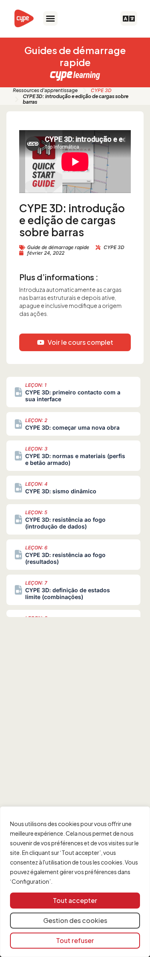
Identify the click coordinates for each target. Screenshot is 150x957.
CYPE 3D (101, 90)
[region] (75, 881)
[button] (50, 18)
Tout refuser (75, 940)
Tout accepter (75, 900)
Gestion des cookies (75, 920)
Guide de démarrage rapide (58, 247)
